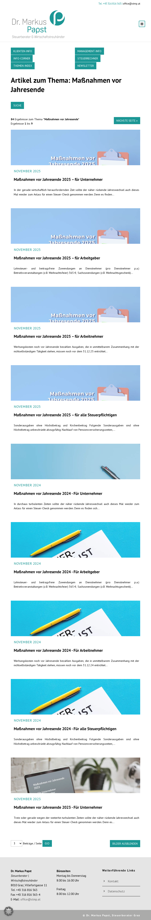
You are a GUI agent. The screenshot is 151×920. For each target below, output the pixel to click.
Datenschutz (116, 891)
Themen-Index (22, 66)
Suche (17, 105)
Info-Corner (21, 58)
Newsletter (85, 66)
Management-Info (89, 51)
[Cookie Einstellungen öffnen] (8, 915)
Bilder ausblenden (125, 843)
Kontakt (113, 881)
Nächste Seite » (127, 120)
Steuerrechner (87, 58)
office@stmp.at (131, 3)
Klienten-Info (22, 51)
